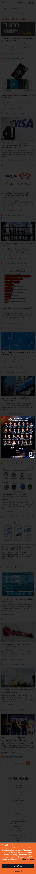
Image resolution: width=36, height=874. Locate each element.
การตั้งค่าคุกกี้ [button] (18, 871)
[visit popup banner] (18, 437)
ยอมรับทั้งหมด (18, 866)
